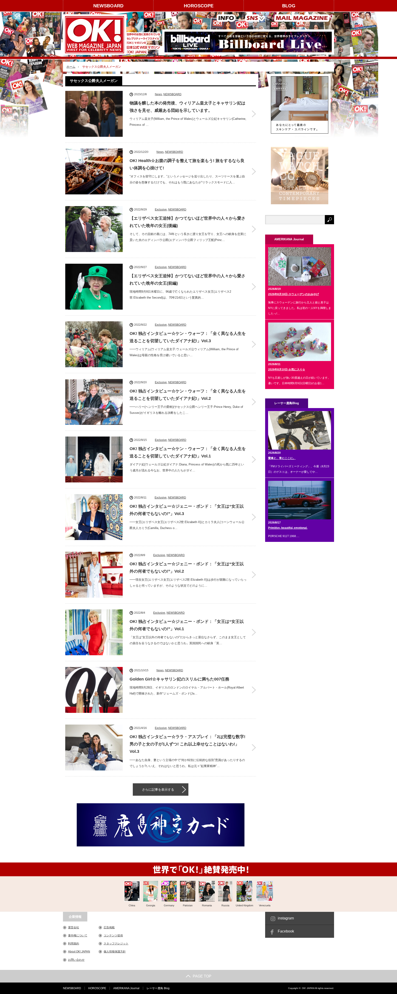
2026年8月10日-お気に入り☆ (286, 369)
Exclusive (161, 209)
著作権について (77, 935)
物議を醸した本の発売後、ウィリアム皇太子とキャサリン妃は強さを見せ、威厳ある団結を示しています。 (187, 107)
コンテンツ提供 (113, 935)
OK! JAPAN (308, 988)
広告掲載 (109, 927)
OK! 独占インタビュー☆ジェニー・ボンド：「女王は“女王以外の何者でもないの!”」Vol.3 (187, 510)
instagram (286, 918)
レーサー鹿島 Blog (158, 988)
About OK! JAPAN (79, 951)
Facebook (286, 931)
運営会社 (73, 927)
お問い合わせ (76, 959)
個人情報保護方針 (115, 951)
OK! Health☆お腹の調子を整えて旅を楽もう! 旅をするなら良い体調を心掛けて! (187, 164)
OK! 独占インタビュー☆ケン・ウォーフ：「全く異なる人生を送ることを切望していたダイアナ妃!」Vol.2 (188, 395)
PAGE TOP (202, 976)
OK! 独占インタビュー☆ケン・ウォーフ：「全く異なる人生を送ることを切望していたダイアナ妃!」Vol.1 (188, 452)
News (158, 94)
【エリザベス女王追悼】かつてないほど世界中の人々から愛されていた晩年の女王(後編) (187, 222)
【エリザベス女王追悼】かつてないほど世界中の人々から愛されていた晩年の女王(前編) (187, 280)
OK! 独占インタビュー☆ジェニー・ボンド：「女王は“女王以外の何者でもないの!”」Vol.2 (187, 568)
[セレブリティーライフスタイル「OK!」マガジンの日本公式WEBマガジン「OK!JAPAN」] (112, 34)
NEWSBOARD (108, 5)
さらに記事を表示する (158, 789)
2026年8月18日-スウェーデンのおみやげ (293, 294)
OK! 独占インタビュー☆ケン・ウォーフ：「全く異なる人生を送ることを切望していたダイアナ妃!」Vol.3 (188, 337)
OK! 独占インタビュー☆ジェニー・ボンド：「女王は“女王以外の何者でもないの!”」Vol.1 (187, 625)
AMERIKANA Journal (126, 988)
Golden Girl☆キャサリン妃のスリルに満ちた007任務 (179, 679)
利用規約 (73, 943)
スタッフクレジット (116, 943)
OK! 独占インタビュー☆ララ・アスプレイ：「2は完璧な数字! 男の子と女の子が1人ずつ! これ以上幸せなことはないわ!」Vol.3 (187, 744)
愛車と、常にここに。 (282, 458)
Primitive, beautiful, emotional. (287, 527)
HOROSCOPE (198, 5)
